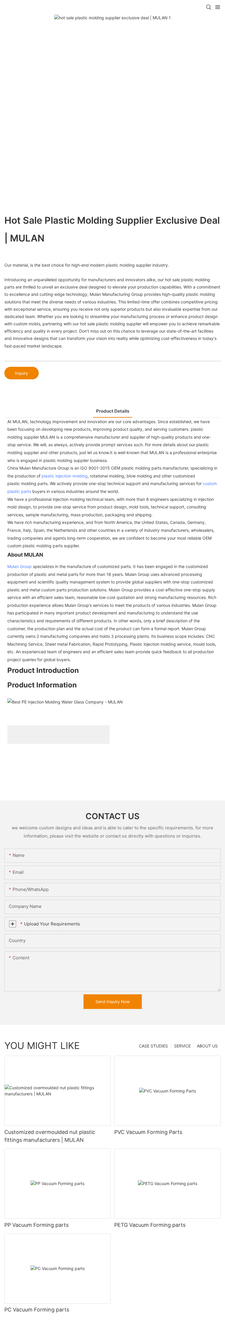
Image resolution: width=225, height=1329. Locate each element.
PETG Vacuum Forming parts (149, 1225)
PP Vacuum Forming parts (36, 1225)
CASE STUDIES (153, 1045)
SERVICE (182, 1045)
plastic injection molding (65, 475)
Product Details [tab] (112, 411)
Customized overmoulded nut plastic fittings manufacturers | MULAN (49, 1136)
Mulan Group (19, 566)
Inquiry (21, 373)
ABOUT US (207, 1045)
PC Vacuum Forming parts (36, 1310)
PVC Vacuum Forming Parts (148, 1132)
